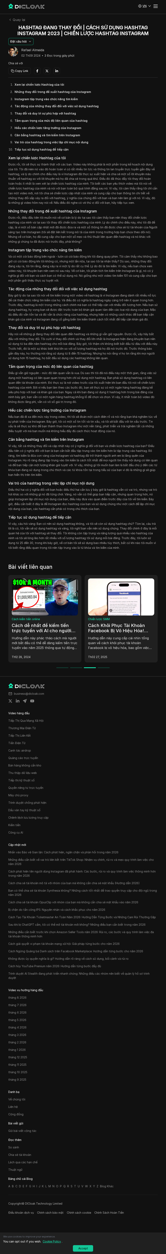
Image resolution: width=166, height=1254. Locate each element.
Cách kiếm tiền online (26, 619)
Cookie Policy (52, 1241)
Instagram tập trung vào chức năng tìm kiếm (46, 99)
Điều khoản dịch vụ (21, 1212)
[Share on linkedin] (18, 701)
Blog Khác (107, 1186)
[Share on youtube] (32, 701)
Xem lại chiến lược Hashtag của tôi (39, 84)
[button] (144, 6)
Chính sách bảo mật (50, 1212)
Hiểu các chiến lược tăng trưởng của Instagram (48, 128)
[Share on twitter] (10, 701)
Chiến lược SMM (99, 619)
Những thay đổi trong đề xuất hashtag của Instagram (53, 92)
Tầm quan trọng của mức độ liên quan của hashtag (51, 120)
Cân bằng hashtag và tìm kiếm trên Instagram (47, 135)
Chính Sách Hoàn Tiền (109, 1212)
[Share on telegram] (25, 701)
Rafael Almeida (32, 50)
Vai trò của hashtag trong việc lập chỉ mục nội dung (51, 142)
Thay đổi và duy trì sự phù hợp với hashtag (45, 113)
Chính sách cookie (79, 1212)
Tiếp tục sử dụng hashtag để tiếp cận (42, 149)
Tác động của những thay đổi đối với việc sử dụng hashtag (57, 106)
